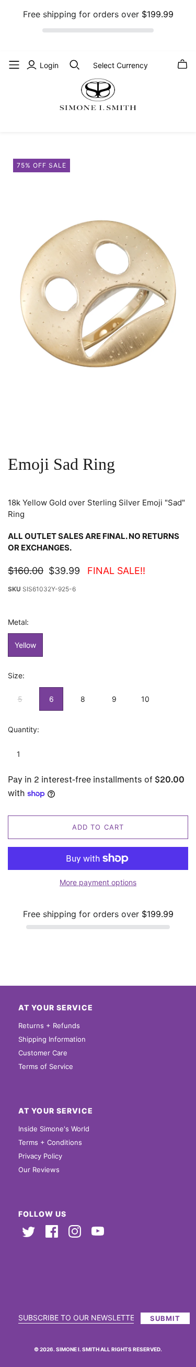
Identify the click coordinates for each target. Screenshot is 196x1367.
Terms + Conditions (50, 1142)
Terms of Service (45, 1066)
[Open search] (75, 65)
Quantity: (23, 729)
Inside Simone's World (53, 1129)
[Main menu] (14, 65)
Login (49, 65)
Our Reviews (39, 1169)
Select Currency (120, 65)
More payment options (98, 882)
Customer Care (42, 1053)
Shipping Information (52, 1039)
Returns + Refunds (49, 1025)
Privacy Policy (40, 1156)
